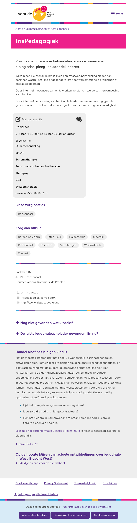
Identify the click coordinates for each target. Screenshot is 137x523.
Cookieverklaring (27, 483)
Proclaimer (110, 483)
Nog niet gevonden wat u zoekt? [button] (46, 323)
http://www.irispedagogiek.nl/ (40, 302)
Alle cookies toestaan (34, 515)
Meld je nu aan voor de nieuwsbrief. (42, 463)
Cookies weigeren (104, 515)
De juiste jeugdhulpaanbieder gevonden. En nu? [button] (59, 333)
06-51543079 (29, 293)
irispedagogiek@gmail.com (38, 297)
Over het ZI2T (28, 444)
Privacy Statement (56, 483)
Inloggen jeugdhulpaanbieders (38, 494)
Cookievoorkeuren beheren (70, 515)
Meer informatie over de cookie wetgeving (87, 507)
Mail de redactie (32, 119)
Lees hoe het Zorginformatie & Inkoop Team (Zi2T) (48, 430)
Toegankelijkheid (85, 483)
